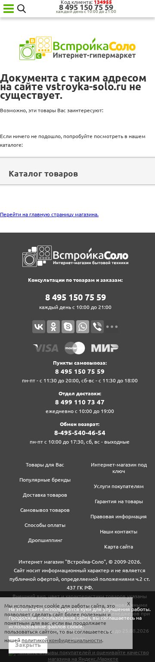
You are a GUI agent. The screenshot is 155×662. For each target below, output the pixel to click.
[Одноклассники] (53, 326)
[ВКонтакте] (38, 326)
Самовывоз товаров (45, 510)
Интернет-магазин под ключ (119, 468)
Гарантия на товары (119, 501)
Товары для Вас (45, 464)
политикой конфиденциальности (62, 640)
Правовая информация (118, 516)
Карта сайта (118, 546)
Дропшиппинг (45, 540)
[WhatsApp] (82, 326)
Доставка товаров (45, 495)
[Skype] (68, 326)
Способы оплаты (45, 525)
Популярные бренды (45, 479)
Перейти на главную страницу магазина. (49, 214)
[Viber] (97, 326)
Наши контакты (118, 531)
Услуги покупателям (119, 486)
